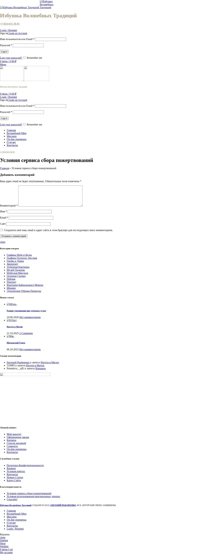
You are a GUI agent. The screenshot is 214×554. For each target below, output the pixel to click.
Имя (3, 211)
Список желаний (16, 443)
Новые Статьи (15, 477)
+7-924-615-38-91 (10, 23)
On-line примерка (16, 449)
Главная (4, 168)
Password (6, 45)
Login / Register (15, 528)
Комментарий (9, 205)
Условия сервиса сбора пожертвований (29, 493)
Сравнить (12, 446)
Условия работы (16, 471)
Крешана (40, 368)
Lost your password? (11, 57)
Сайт (3, 223)
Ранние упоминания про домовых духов (26, 310)
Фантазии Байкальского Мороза (25, 285)
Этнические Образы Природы (24, 291)
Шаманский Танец (16, 342)
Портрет (11, 282)
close (2, 242)
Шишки (11, 288)
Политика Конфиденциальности (25, 465)
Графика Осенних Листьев (22, 258)
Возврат (11, 468)
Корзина (11, 440)
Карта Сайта (14, 480)
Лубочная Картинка (18, 267)
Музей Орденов (16, 270)
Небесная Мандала (17, 273)
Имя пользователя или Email (17, 39)
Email (4, 217)
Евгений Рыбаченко (18, 362)
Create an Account (17, 33)
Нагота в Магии (15, 326)
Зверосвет (12, 264)
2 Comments (26, 333)
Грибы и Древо (15, 261)
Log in (4, 51)
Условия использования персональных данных (33, 496)
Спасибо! (12, 499)
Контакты (12, 452)
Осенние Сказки (16, 276)
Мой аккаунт (14, 434)
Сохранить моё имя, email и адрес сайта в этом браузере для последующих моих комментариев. (58, 230)
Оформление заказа (18, 437)
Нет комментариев (30, 317)
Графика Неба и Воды (19, 255)
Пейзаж (11, 279)
